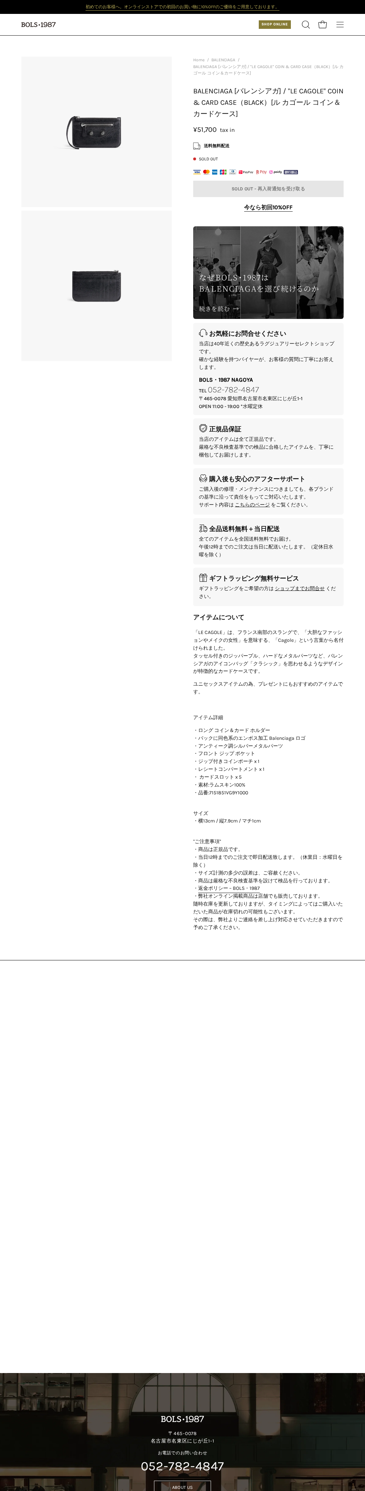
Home (199, 59)
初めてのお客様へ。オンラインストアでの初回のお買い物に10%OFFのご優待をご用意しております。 (182, 6)
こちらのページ (252, 505)
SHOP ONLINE (275, 24)
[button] (305, 25)
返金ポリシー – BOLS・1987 (229, 888)
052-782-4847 (233, 389)
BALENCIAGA (223, 59)
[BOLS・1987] (39, 24)
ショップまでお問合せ (300, 588)
